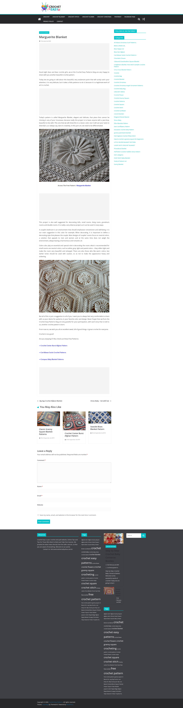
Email (39, 496)
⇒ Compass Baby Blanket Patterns (51, 359)
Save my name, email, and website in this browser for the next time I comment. (68, 515)
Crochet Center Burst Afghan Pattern (74, 434)
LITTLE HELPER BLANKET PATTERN (125, 142)
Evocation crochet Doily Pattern (124, 130)
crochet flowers (87, 567)
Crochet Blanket (59, 17)
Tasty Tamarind (85, 619)
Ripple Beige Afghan (94, 615)
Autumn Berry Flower (93, 544)
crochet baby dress (94, 552)
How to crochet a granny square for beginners (129, 139)
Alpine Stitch (84, 544)
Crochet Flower (88, 17)
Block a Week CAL (119, 46)
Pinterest (117, 17)
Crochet (46, 17)
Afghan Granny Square (93, 540)
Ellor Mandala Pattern (121, 123)
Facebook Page (129, 17)
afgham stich (84, 540)
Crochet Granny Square (121, 98)
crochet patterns (89, 578)
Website (40, 505)
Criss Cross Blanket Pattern (122, 70)
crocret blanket (119, 114)
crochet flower (95, 563)
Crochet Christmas (104, 17)
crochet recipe (92, 580)
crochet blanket (94, 554)
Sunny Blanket (118, 164)
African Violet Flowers (93, 542)
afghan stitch (84, 542)
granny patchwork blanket (122, 133)
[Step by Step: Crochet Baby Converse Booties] (113, 538)
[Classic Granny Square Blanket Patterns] (48, 413)
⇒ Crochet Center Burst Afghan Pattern (53, 346)
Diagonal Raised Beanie (121, 117)
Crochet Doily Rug (119, 89)
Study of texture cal (120, 161)
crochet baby (85, 552)
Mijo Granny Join (91, 607)
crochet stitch (88, 587)
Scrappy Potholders (94, 617)
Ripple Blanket (85, 617)
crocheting (87, 574)
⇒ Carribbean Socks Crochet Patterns (52, 352)
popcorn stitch (85, 615)
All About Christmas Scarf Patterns (125, 42)
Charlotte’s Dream (120, 58)
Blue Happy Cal (119, 49)
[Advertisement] (74, 56)
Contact (60, 21)
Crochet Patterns (119, 101)
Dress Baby (117, 120)
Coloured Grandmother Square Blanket (126, 61)
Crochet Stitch (73, 17)
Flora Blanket (88, 591)
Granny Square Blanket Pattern (118, 592)
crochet (96, 548)
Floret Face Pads (96, 591)
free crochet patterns (86, 603)
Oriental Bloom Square (91, 610)
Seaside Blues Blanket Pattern (97, 427)
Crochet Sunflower (120, 111)
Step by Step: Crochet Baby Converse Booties (113, 555)
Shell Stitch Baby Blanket (122, 158)
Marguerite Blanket (84, 185)
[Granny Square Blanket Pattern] (109, 595)
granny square (96, 603)
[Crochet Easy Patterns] (39, 19)
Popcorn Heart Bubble (90, 612)
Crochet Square (119, 104)
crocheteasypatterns (112, 567)
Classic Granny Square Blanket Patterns (46, 431)
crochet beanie (85, 554)
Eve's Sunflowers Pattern (122, 126)
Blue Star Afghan (119, 52)
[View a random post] (143, 19)
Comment (41, 460)
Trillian (91, 619)
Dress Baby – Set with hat (100, 401)
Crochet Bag (118, 76)
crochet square (89, 583)
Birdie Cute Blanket (86, 548)
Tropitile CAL (96, 619)
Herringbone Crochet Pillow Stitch (125, 136)
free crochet (84, 595)
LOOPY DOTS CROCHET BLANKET (124, 145)
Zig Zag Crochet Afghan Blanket (50, 401)
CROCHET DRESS (119, 92)
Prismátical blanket (120, 148)
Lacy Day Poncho (91, 605)
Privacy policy (48, 21)
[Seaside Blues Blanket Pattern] (99, 413)
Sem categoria (118, 155)
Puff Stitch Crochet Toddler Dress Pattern (127, 152)
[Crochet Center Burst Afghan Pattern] (74, 413)
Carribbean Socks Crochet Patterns (125, 55)
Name (40, 486)
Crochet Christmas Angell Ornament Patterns (128, 85)
